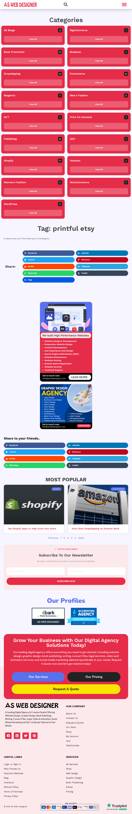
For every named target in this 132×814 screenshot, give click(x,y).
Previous (53, 537)
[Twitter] (25, 735)
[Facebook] (8, 735)
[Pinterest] (34, 735)
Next (81, 537)
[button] (124, 4)
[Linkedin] (17, 735)
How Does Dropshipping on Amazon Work (95, 528)
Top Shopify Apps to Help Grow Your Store (32, 528)
